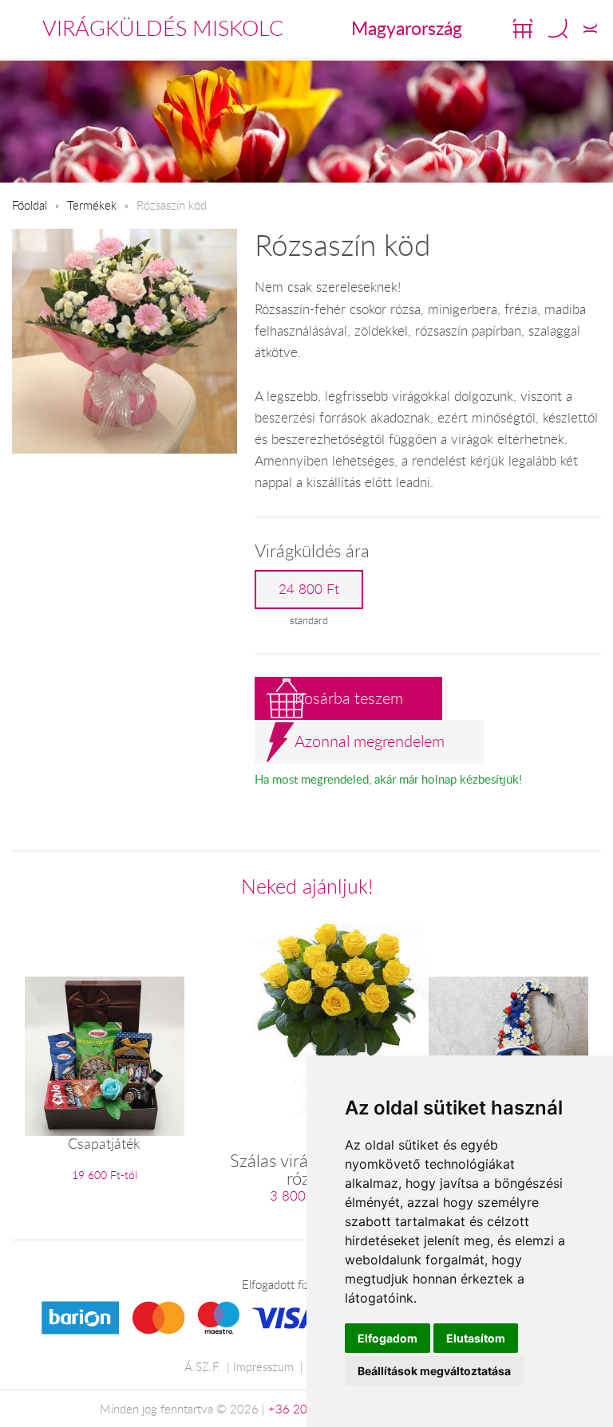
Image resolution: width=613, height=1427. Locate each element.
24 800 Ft (309, 589)
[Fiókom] (590, 28)
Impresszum (263, 1366)
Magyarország (406, 28)
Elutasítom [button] (475, 1338)
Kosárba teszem (349, 698)
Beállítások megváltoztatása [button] (434, 1371)
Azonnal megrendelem (370, 741)
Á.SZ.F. (202, 1366)
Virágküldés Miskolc (162, 28)
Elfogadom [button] (387, 1338)
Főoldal (29, 205)
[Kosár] (522, 28)
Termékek (92, 205)
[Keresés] (558, 28)
